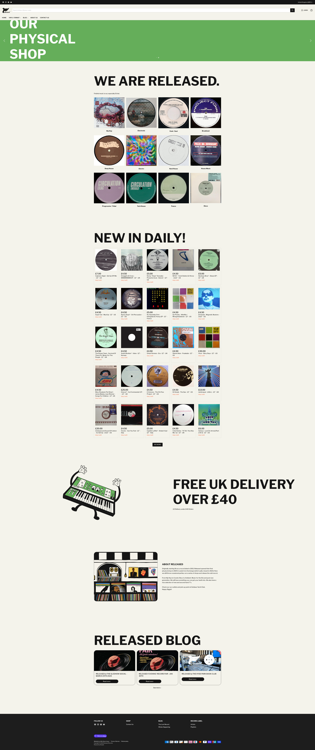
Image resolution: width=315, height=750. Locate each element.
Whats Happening (164, 727)
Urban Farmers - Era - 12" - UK (157, 353)
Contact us (44, 17)
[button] (4, 40)
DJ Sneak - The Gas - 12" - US (183, 392)
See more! (157, 444)
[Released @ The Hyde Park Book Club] (200, 660)
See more (156, 688)
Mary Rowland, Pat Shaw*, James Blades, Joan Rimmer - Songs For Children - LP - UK (105, 394)
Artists (193, 724)
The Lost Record (163, 724)
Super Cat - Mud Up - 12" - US (105, 315)
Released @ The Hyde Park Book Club (199, 674)
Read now (106, 681)
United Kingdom (305, 2)
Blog (25, 17)
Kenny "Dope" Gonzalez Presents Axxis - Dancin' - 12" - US (157, 278)
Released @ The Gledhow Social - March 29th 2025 (111, 675)
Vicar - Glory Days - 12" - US (207, 353)
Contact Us (129, 724)
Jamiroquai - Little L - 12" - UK (208, 392)
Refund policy (124, 741)
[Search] (292, 10)
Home (4, 17)
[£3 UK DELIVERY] (157, 40)
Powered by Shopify (99, 744)
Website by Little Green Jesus (101, 741)
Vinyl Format (14, 17)
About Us (34, 17)
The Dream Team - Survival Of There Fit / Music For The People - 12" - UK (105, 355)
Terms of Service (115, 741)
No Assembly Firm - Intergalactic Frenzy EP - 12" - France (157, 316)
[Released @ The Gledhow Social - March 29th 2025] (114, 660)
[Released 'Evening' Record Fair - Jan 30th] (157, 660)
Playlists (193, 727)
